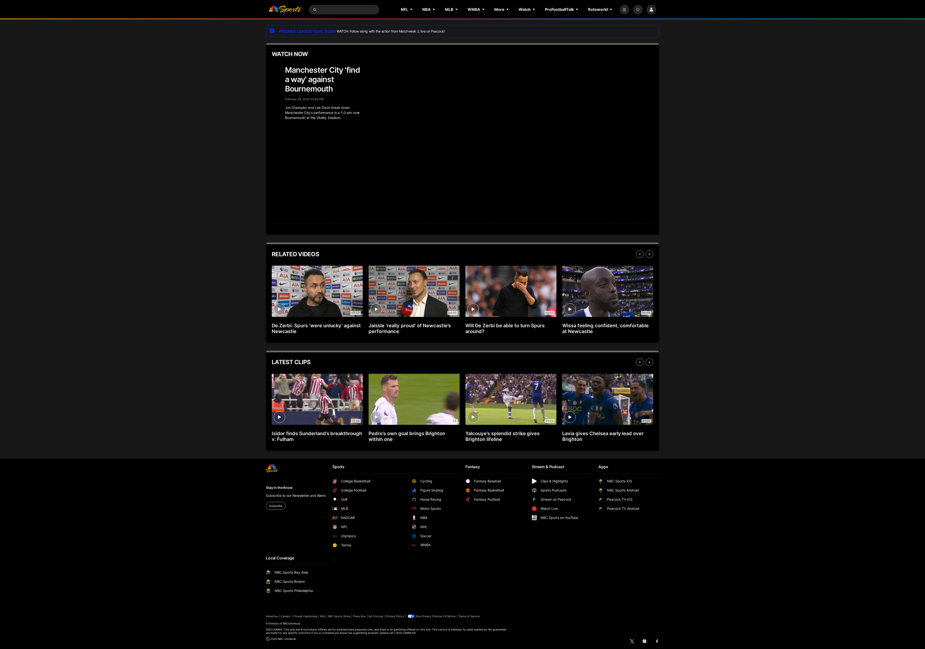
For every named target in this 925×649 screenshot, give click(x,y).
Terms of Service (469, 616)
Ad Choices (376, 616)
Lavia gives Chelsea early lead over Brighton (603, 436)
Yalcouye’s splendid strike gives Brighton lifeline (502, 436)
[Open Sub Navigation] (411, 9)
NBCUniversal (291, 623)
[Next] (649, 254)
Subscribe (275, 506)
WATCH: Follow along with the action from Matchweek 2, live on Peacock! (391, 31)
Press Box (359, 616)
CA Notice (449, 616)
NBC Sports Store (339, 616)
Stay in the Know (279, 487)
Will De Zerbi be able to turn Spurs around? (505, 328)
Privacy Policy (395, 616)
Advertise (272, 616)
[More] (624, 9)
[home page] (285, 9)
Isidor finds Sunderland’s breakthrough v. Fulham (317, 436)
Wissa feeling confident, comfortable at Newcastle (605, 328)
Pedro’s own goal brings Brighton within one (407, 436)
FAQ (322, 616)
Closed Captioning (305, 616)
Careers (286, 616)
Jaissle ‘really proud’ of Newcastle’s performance (410, 328)
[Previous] (640, 254)
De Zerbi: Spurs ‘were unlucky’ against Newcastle (316, 328)
